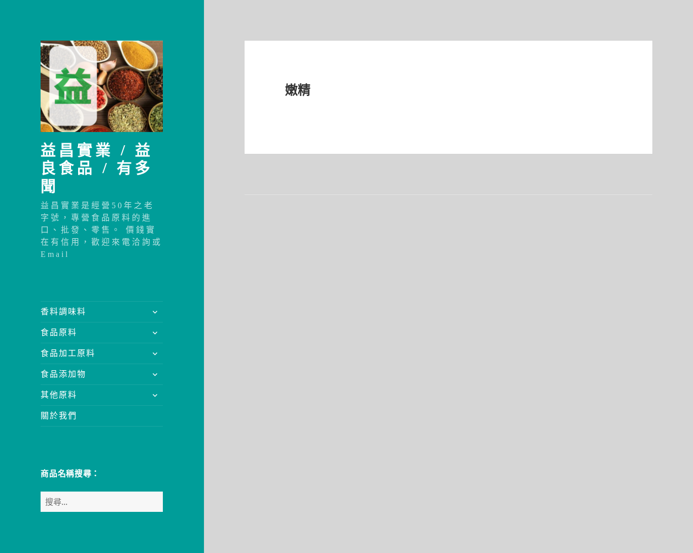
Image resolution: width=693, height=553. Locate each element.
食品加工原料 (68, 353)
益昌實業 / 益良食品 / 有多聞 (97, 168)
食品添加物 (63, 374)
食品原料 (59, 332)
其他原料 (59, 395)
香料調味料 (63, 311)
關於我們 (59, 415)
